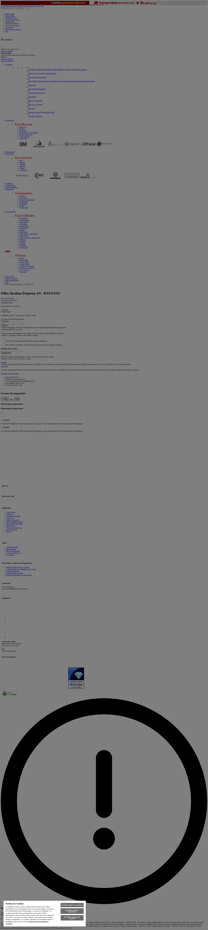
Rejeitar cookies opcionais (72, 911)
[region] (44, 914)
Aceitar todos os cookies (72, 905)
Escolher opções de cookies (72, 917)
